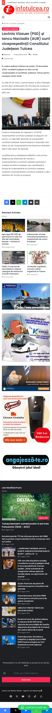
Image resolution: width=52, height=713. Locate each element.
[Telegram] (24, 202)
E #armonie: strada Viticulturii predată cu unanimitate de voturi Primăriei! (37, 238)
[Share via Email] (30, 202)
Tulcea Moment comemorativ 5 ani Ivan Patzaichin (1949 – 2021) (25, 525)
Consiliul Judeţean (17, 23)
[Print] (37, 202)
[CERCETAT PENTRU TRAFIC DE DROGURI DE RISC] (9, 611)
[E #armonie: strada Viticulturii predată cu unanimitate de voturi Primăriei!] (38, 225)
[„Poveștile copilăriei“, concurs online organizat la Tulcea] (38, 257)
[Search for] (49, 17)
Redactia (7, 54)
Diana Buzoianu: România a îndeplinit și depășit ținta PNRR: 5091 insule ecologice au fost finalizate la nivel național (32, 640)
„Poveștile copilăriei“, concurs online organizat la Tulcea (37, 269)
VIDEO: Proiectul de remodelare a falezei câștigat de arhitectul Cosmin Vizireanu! (12, 270)
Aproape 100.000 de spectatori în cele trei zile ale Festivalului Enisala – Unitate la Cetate (12, 239)
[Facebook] (6, 202)
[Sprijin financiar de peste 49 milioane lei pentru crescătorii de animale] (9, 587)
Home (6, 23)
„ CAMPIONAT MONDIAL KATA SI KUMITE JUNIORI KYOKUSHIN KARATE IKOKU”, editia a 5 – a (34, 551)
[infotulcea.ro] (26, 9)
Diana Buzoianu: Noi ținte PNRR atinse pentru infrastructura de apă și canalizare (32, 598)
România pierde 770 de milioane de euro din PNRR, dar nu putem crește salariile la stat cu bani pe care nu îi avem (26, 539)
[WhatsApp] (18, 202)
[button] (33, 707)
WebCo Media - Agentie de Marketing (25, 691)
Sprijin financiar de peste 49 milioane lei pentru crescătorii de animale (33, 586)
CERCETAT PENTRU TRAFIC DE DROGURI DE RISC (31, 609)
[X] (12, 202)
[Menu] (3, 17)
